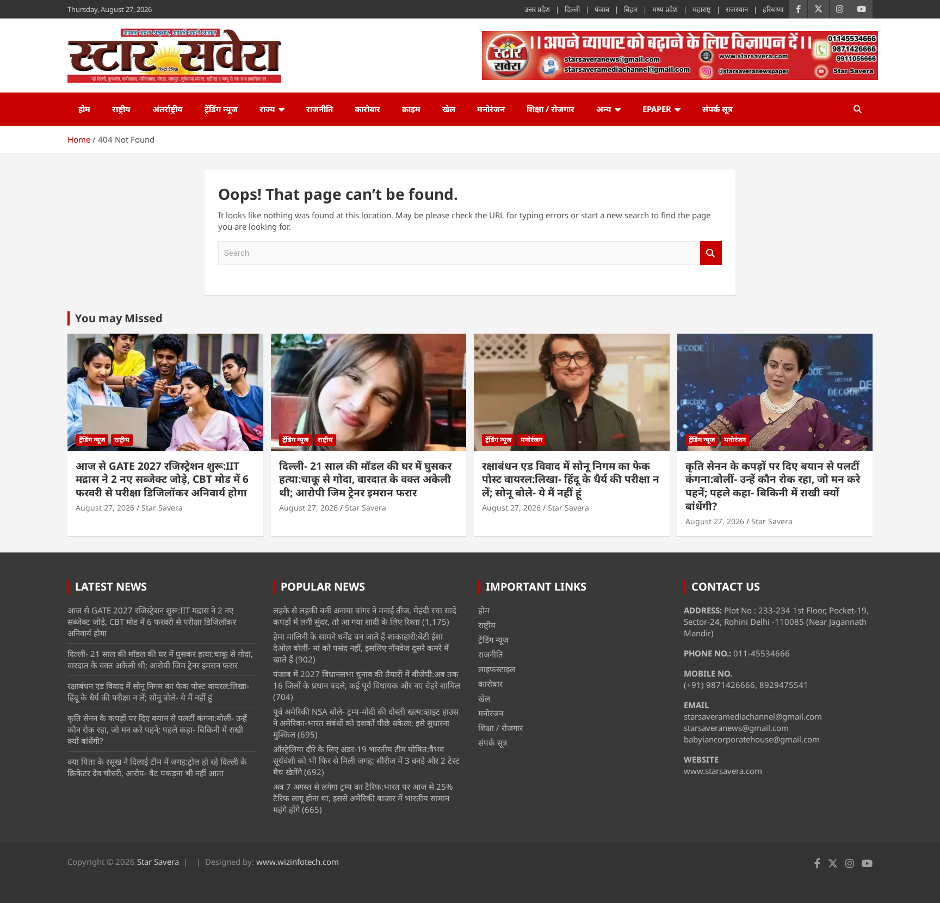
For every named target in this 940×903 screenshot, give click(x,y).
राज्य (267, 108)
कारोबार (367, 108)
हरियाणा (773, 9)
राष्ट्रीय (121, 108)
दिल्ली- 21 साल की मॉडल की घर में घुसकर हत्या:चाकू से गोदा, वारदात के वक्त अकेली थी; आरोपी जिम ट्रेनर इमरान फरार (365, 479)
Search (711, 253)
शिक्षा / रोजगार (550, 108)
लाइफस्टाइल (496, 669)
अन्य (603, 108)
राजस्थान (737, 9)
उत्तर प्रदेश (537, 9)
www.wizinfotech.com (297, 861)
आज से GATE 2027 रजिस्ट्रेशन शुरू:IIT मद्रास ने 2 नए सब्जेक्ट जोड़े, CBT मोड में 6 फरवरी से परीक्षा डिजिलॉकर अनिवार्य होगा (162, 479)
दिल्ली (572, 9)
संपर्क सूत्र (717, 108)
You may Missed (119, 318)
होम (84, 108)
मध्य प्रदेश (665, 9)
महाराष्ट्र (701, 9)
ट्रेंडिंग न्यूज (221, 108)
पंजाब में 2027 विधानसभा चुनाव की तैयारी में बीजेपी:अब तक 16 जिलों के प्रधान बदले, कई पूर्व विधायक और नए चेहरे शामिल (366, 679)
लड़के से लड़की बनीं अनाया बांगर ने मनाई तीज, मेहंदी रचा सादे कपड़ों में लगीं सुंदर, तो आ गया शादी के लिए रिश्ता (364, 616)
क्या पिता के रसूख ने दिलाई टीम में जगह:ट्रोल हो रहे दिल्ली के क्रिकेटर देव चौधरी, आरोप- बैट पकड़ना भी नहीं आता (157, 767)
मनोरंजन (491, 108)
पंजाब (602, 9)
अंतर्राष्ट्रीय (167, 108)
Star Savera (162, 507)
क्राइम (411, 108)
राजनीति (319, 108)
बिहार (631, 9)
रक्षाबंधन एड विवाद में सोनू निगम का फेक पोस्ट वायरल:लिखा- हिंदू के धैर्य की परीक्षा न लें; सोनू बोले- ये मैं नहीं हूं (570, 479)
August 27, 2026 (105, 507)
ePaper (656, 108)
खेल (448, 108)
